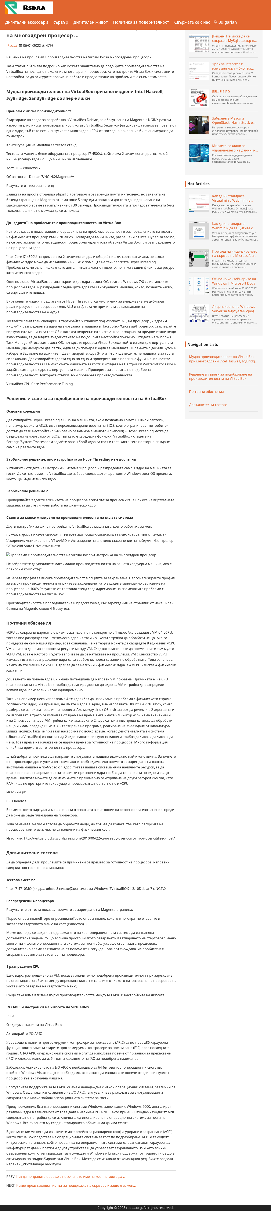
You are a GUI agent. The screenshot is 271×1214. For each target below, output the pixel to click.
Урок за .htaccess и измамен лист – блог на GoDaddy (231, 66)
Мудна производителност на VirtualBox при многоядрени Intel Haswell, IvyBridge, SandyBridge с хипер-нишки (223, 359)
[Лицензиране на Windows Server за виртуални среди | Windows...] (199, 313)
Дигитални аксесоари (26, 22)
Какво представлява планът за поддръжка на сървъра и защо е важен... (76, 1185)
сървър (60, 22)
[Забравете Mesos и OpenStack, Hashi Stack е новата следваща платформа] (199, 125)
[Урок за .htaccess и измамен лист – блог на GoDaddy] (199, 71)
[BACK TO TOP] (265, 1208)
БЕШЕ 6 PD (221, 91)
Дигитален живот (90, 22)
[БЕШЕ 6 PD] (199, 98)
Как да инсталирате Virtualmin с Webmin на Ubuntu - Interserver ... (231, 198)
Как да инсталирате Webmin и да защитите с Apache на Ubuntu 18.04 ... (233, 226)
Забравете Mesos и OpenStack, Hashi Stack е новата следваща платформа (232, 120)
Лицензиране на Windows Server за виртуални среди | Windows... (234, 308)
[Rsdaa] (29, 7)
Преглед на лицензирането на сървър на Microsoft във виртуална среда (235, 253)
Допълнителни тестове (208, 405)
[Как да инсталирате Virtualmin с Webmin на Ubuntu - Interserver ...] (199, 203)
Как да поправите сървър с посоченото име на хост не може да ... (71, 1176)
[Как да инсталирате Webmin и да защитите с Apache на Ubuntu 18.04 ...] (199, 230)
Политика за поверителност (141, 22)
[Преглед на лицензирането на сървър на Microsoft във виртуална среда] (199, 258)
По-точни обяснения (206, 392)
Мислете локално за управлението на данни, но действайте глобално (234, 148)
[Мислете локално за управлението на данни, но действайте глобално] (199, 153)
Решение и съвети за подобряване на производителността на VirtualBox (220, 376)
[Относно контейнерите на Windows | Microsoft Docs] (199, 286)
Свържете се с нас (192, 22)
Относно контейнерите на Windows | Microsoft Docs (234, 281)
